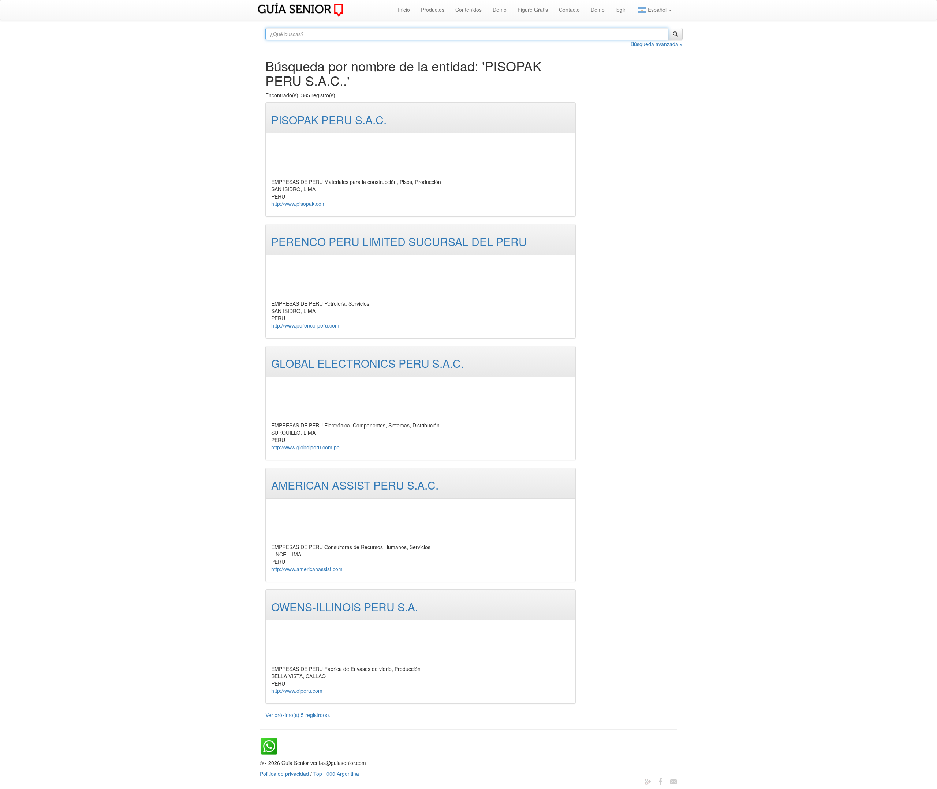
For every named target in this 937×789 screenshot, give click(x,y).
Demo (500, 9)
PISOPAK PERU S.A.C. (329, 120)
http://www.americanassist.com (307, 569)
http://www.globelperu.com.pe (305, 447)
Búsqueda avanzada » (657, 44)
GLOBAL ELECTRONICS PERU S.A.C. (367, 363)
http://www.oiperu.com (296, 690)
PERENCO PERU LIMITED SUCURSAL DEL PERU (399, 241)
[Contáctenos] (673, 781)
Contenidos (468, 9)
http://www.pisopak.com (298, 203)
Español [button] (657, 9)
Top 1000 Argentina (336, 773)
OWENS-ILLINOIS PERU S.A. (344, 607)
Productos (432, 9)
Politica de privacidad (284, 773)
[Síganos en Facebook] (660, 781)
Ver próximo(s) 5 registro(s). (298, 714)
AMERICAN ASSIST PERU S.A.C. (354, 485)
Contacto (569, 9)
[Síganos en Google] (648, 781)
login (621, 9)
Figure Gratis (533, 9)
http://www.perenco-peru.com (305, 325)
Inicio (404, 9)
